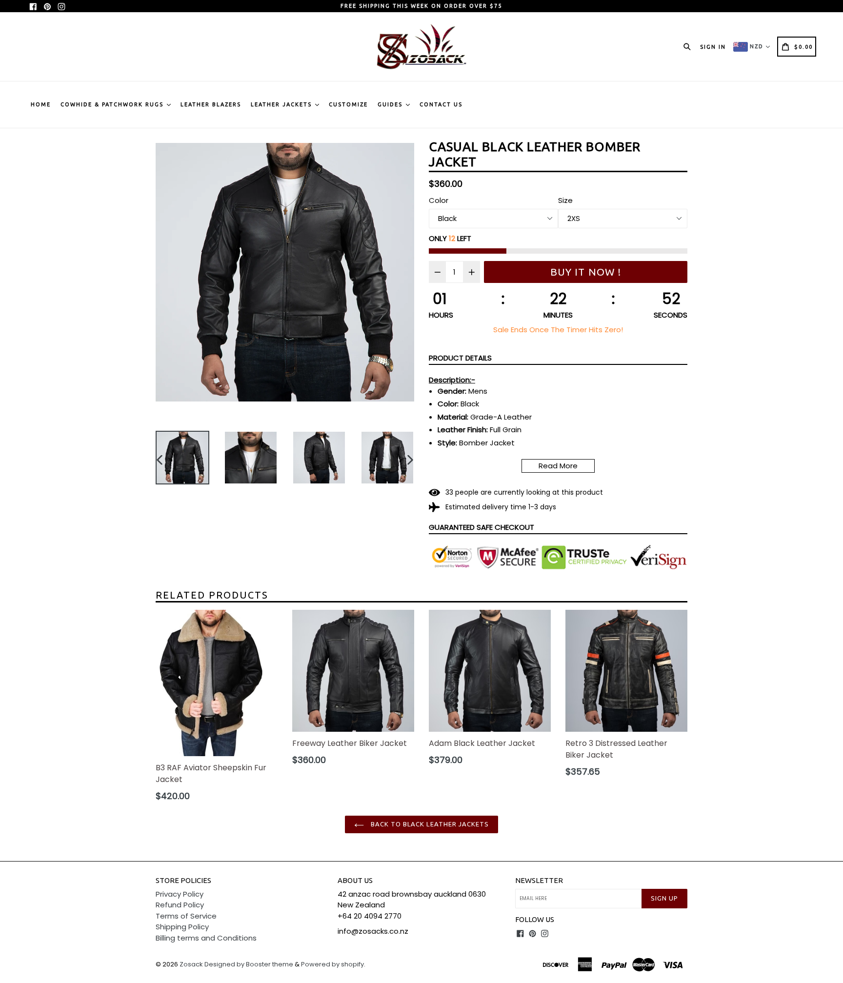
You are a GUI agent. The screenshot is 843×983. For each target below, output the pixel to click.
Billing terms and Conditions (206, 938)
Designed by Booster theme (248, 964)
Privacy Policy (179, 894)
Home (41, 104)
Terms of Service (186, 916)
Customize (348, 104)
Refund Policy (180, 905)
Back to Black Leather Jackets (429, 824)
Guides (391, 104)
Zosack (191, 964)
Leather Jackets (282, 104)
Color (438, 200)
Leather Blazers (211, 104)
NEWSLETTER (539, 880)
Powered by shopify (332, 964)
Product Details (460, 358)
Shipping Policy (182, 927)
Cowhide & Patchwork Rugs (113, 104)
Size (565, 200)
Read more (558, 466)
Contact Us (441, 104)
